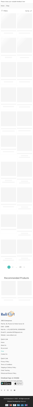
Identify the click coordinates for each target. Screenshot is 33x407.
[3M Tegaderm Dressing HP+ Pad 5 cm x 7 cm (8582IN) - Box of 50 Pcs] (8, 94)
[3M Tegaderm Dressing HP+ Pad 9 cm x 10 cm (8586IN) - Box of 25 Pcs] (24, 94)
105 (20, 267)
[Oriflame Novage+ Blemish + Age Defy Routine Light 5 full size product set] (24, 20)
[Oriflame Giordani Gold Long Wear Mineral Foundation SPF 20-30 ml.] (8, 45)
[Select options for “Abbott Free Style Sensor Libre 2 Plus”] (29, 202)
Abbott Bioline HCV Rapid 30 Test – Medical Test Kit (16, 149)
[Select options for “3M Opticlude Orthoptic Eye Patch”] (29, 76)
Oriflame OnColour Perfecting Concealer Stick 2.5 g (16, 79)
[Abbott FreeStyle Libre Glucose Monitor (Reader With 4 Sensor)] (24, 221)
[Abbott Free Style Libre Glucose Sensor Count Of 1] (24, 169)
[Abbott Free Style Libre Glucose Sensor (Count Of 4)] (8, 169)
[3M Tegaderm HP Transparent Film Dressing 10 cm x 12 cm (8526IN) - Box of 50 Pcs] (24, 118)
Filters (5, 11)
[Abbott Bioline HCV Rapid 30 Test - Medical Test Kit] (8, 141)
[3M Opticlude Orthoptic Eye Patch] (24, 69)
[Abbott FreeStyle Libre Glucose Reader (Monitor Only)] (8, 247)
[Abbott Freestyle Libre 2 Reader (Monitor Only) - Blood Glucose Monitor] (8, 220)
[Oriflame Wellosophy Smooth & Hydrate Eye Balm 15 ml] (8, 20)
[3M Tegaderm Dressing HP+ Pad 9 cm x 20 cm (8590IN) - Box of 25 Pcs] (8, 118)
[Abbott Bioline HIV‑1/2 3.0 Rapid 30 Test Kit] (24, 143)
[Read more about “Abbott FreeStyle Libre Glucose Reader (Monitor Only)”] (13, 253)
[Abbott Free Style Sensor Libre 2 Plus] (24, 195)
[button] (13, 28)
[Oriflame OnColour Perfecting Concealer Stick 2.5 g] (8, 69)
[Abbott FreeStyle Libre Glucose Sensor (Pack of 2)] (24, 247)
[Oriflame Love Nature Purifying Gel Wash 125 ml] (24, 45)
